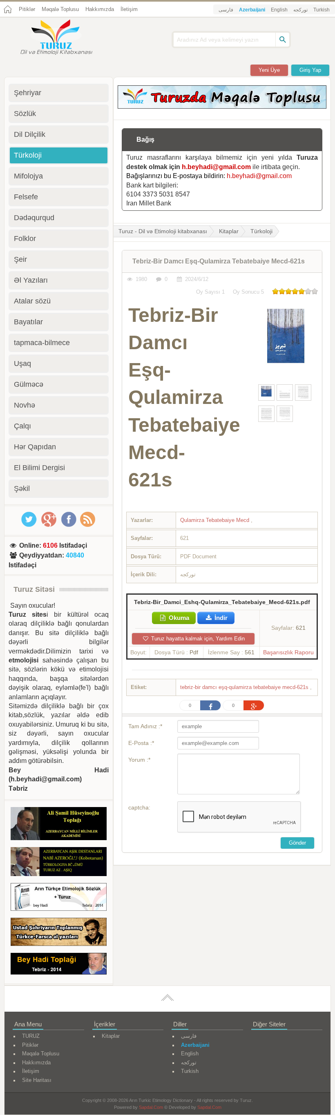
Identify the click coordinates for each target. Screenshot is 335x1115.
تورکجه (300, 10)
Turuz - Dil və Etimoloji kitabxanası (162, 231)
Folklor (25, 238)
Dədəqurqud (34, 218)
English (279, 10)
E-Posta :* (141, 743)
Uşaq (22, 363)
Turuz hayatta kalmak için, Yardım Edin (197, 639)
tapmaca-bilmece (42, 343)
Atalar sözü (32, 301)
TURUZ (31, 1036)
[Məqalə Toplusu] (222, 106)
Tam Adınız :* (145, 726)
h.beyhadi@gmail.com (216, 166)
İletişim (129, 9)
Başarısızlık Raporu (288, 652)
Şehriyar (27, 93)
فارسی (226, 10)
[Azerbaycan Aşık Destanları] (59, 863)
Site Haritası (36, 1080)
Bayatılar (28, 322)
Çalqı (22, 426)
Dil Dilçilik (29, 134)
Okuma (178, 617)
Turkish (321, 10)
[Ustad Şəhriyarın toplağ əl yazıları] (59, 933)
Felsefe (26, 197)
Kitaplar (229, 231)
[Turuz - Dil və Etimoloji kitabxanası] (65, 38)
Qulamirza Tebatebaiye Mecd (215, 520)
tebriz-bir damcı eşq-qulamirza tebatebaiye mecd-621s (245, 687)
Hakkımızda (99, 9)
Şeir (20, 259)
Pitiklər (27, 9)
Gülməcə (28, 384)
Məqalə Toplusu (60, 9)
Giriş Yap (310, 70)
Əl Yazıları (31, 280)
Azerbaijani (252, 10)
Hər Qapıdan (35, 447)
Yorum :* (139, 759)
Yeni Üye (269, 70)
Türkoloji (261, 231)
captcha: (139, 807)
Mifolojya (28, 176)
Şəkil (22, 488)
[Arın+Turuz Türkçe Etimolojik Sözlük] (59, 898)
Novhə (24, 405)
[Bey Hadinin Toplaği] (59, 965)
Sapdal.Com (151, 1107)
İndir (220, 617)
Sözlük (25, 113)
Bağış (145, 139)
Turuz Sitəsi (34, 589)
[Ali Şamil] (59, 825)
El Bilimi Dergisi (39, 468)
